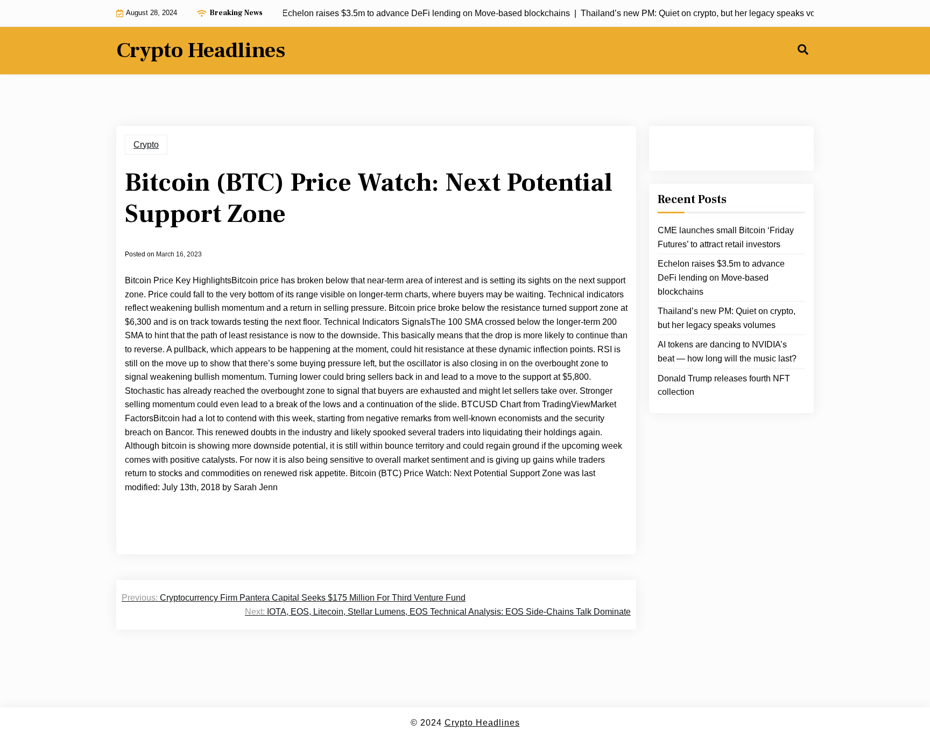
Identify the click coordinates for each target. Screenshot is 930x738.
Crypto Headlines (200, 51)
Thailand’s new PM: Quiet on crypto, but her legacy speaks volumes (726, 318)
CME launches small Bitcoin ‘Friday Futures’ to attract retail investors (726, 237)
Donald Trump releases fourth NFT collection (724, 385)
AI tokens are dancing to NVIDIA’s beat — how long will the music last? (727, 351)
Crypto (146, 144)
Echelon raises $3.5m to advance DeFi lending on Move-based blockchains (721, 277)
